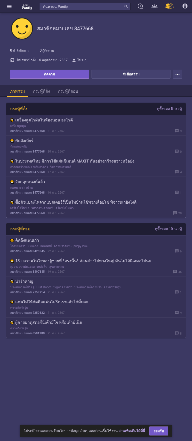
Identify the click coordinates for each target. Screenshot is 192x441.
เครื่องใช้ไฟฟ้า (19, 208)
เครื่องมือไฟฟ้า (64, 208)
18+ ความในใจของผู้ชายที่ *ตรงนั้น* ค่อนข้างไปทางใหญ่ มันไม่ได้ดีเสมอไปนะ (83, 260)
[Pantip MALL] (170, 6)
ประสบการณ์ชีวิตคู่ (22, 287)
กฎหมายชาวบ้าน (21, 187)
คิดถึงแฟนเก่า (27, 240)
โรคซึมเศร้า (18, 246)
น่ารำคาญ (24, 281)
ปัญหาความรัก (62, 287)
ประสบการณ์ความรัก (88, 287)
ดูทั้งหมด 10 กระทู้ (168, 229)
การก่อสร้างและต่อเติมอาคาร (29, 167)
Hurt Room (43, 287)
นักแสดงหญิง (18, 146)
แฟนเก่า (33, 246)
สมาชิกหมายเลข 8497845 (27, 271)
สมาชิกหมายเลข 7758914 (27, 292)
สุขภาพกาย (56, 266)
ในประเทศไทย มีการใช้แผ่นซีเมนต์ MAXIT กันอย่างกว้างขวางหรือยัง (74, 161)
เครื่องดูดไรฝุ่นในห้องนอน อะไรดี (44, 120)
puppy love (81, 246)
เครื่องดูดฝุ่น (18, 126)
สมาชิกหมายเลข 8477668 (27, 131)
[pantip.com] (27, 6)
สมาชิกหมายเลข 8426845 (27, 251)
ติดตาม (49, 74)
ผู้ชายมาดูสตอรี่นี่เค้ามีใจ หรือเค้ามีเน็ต (48, 322)
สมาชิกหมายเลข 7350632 (27, 313)
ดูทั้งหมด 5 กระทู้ (169, 108)
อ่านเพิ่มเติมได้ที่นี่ (131, 431)
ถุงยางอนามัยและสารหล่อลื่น (28, 266)
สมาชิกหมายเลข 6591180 (27, 333)
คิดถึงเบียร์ (24, 140)
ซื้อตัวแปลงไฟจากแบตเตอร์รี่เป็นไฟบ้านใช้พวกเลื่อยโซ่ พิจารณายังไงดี (75, 202)
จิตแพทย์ (46, 246)
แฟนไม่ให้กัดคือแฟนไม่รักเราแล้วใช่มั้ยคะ (51, 302)
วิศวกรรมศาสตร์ (60, 167)
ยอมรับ (159, 431)
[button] (9, 6)
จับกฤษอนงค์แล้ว (30, 181)
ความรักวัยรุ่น (63, 246)
